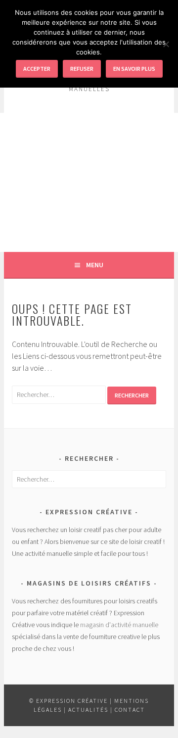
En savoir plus (134, 68)
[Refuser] (166, 44)
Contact (130, 709)
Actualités (88, 709)
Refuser (81, 68)
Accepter (36, 68)
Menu (94, 264)
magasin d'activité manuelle (119, 624)
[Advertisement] (89, 182)
